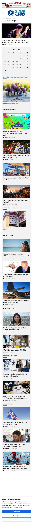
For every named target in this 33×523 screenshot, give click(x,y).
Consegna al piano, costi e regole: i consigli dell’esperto (15, 375)
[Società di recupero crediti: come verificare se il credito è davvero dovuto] (16, 387)
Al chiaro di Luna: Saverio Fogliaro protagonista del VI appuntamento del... (15, 41)
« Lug (4, 73)
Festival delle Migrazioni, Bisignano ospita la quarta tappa (16, 156)
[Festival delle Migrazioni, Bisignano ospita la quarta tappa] (16, 147)
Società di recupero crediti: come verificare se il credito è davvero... (15, 397)
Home (3, 18)
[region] (16, 510)
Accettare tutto (16, 511)
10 (5, 61)
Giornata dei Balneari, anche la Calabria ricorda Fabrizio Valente (15, 468)
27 (17, 67)
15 (24, 61)
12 (13, 61)
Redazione (4, 44)
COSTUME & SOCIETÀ (9, 110)
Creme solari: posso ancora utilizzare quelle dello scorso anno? (16, 255)
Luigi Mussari (6, 331)
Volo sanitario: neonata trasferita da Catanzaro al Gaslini (16, 301)
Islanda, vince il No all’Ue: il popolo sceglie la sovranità (15, 423)
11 (9, 61)
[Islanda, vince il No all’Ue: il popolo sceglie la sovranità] (16, 413)
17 (5, 64)
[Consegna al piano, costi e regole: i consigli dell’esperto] (16, 365)
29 (24, 67)
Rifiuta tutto (16, 520)
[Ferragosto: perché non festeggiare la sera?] (16, 191)
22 (24, 64)
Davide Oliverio (6, 204)
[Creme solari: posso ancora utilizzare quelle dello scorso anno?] (16, 245)
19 (13, 64)
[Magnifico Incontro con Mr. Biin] (16, 341)
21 (20, 64)
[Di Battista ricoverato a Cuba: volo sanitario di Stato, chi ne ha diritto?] (16, 435)
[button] (2, 13)
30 (27, 67)
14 (20, 61)
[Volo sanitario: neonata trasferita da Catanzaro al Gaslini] (16, 290)
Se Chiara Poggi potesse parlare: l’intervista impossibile (14, 329)
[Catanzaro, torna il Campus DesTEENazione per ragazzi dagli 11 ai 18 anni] (16, 121)
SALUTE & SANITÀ (8, 235)
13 (17, 61)
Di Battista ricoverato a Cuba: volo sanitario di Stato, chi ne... (15, 445)
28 (20, 67)
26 (13, 67)
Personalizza (16, 515)
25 (9, 67)
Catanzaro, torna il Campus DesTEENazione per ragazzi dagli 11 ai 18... (16, 133)
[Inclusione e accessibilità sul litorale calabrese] (16, 169)
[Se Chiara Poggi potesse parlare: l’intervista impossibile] (16, 319)
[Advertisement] (16, 487)
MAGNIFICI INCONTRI (9, 308)
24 (5, 67)
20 (17, 64)
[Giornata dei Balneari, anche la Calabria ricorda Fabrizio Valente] (16, 458)
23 (27, 64)
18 (9, 64)
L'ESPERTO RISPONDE (10, 356)
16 (27, 61)
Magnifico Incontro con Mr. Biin (14, 350)
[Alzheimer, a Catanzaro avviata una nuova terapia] (16, 267)
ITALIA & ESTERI (8, 404)
